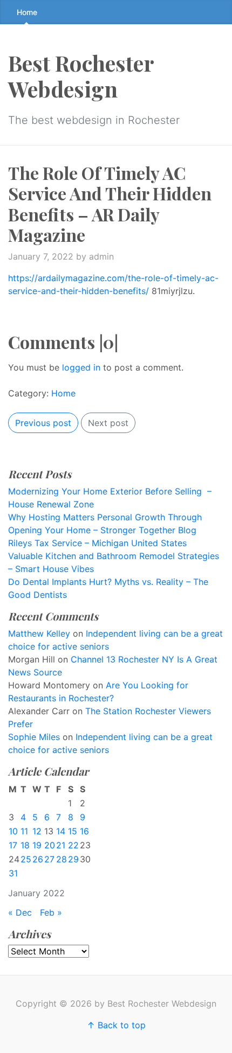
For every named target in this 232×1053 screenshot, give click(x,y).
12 (37, 831)
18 (25, 845)
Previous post (43, 422)
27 (49, 859)
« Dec (20, 912)
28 (61, 859)
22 (73, 845)
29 (73, 859)
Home (27, 12)
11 (24, 831)
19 (37, 845)
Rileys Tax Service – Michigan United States (97, 543)
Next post (108, 422)
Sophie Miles (34, 736)
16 (84, 831)
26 (37, 859)
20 (49, 845)
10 (13, 831)
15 (72, 831)
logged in (81, 367)
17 (13, 845)
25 (26, 859)
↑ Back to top (116, 1025)
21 (60, 845)
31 (13, 873)
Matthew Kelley (39, 633)
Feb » (51, 912)
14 (60, 831)
